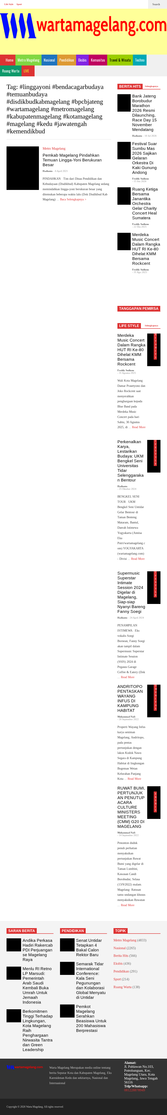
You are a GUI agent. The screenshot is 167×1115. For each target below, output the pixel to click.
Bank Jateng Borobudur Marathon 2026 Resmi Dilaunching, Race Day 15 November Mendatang (144, 113)
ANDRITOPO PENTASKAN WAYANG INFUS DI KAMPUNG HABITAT (130, 698)
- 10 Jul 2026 (150, 135)
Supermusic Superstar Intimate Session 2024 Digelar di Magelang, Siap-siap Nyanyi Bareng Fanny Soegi (131, 592)
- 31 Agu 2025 (139, 272)
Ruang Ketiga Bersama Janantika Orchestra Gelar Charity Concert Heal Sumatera (145, 203)
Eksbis (82, 60)
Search (156, 4)
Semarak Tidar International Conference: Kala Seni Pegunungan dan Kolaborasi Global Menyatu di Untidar (91, 981)
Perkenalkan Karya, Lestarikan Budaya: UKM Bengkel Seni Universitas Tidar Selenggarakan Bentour (130, 460)
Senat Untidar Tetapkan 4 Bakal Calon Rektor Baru (89, 947)
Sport (19, 4)
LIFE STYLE (129, 326)
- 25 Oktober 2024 (126, 489)
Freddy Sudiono (140, 178)
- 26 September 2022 (128, 719)
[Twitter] (142, 4)
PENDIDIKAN (73, 931)
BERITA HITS (130, 86)
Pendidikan (66, 60)
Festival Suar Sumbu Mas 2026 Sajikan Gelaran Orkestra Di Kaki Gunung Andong (144, 158)
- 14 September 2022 (128, 835)
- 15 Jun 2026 (139, 181)
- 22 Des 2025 (139, 226)
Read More (128, 677)
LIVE (27, 71)
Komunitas (98, 60)
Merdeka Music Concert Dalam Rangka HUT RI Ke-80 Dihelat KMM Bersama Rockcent (146, 249)
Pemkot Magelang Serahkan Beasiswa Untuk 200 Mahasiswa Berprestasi (91, 1018)
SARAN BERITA (21, 931)
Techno (139, 60)
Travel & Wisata (120, 60)
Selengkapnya (152, 86)
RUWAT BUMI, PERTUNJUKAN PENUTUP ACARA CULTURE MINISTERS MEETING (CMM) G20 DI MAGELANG (131, 807)
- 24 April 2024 (136, 617)
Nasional (49, 60)
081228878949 (134, 1090)
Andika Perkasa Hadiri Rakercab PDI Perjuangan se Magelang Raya (38, 950)
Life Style (8, 4)
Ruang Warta (10, 71)
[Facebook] (128, 4)
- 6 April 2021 (60, 171)
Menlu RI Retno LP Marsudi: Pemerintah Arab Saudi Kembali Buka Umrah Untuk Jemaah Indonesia (37, 985)
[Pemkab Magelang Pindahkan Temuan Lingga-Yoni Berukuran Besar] (23, 168)
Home (9, 60)
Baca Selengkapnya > (73, 199)
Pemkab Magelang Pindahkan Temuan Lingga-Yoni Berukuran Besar (72, 160)
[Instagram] (135, 4)
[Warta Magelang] (83, 31)
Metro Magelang (28, 60)
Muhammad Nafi (126, 716)
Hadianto (48, 171)
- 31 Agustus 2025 (126, 373)
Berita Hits (121, 955)
